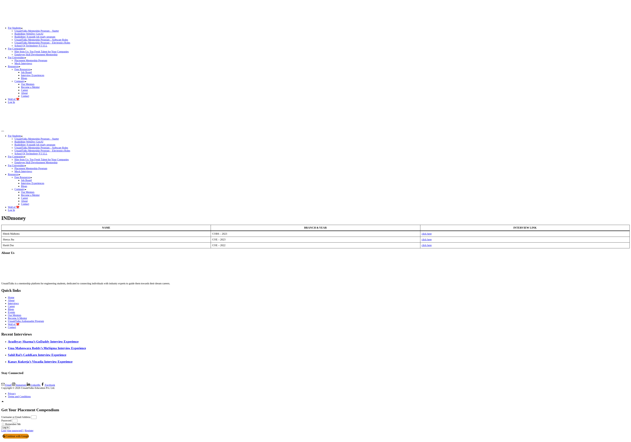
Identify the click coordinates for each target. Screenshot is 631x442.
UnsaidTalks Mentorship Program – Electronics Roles (42, 42)
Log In (11, 102)
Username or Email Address (15, 417)
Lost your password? (12, 430)
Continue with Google (17, 436)
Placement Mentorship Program (30, 60)
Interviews (13, 303)
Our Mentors (27, 84)
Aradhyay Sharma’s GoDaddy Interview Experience (43, 341)
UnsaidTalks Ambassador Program (26, 321)
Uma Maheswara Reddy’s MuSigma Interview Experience (47, 348)
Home (11, 297)
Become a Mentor (30, 87)
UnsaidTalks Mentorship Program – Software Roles (41, 39)
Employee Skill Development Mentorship (36, 54)
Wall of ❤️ (13, 99)
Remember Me (13, 424)
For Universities (16, 57)
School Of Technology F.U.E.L (30, 45)
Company (19, 81)
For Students (14, 27)
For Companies (16, 48)
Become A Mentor (17, 318)
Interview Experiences (32, 75)
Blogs (24, 78)
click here (427, 233)
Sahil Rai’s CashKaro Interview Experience (37, 355)
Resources (13, 66)
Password (6, 420)
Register (29, 430)
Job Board (26, 72)
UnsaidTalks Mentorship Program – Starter (36, 30)
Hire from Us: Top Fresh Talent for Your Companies (41, 51)
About (24, 93)
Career (24, 90)
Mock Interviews (23, 63)
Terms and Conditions (19, 396)
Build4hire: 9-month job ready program (34, 36)
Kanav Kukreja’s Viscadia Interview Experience (40, 361)
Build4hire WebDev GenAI (28, 33)
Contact (25, 96)
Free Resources (22, 69)
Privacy (12, 393)
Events (11, 312)
